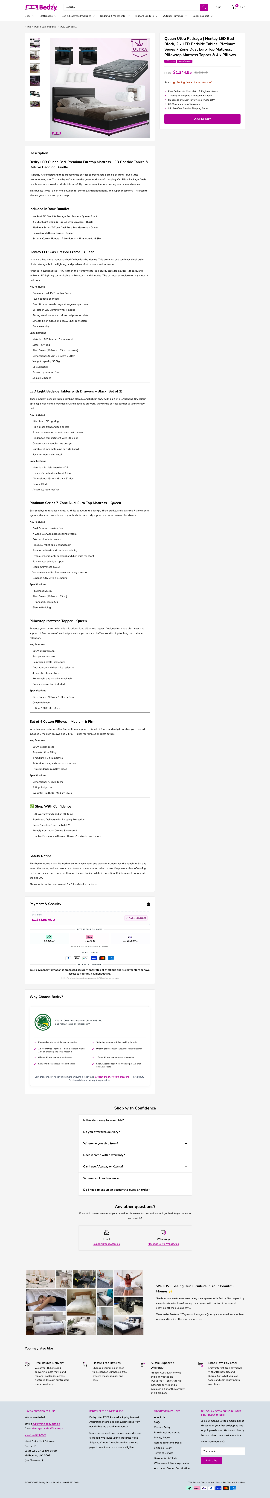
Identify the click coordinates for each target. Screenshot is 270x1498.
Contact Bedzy (162, 1427)
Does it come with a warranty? (104, 1155)
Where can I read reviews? (101, 1178)
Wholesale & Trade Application (172, 1463)
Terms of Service (163, 1453)
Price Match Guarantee (167, 1432)
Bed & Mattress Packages (76, 16)
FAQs (157, 1422)
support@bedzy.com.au (106, 1244)
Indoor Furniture (144, 16)
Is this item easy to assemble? (103, 1120)
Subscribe (211, 1460)
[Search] (204, 7)
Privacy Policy (162, 1437)
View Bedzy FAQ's (35, 1435)
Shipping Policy (162, 1448)
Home (28, 26)
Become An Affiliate (165, 1458)
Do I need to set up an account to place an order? (116, 1190)
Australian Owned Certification (172, 1468)
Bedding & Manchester (113, 16)
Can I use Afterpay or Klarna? (103, 1166)
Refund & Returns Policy (168, 1442)
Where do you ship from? (100, 1143)
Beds (28, 16)
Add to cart (202, 119)
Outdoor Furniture (173, 16)
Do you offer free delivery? (101, 1132)
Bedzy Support (200, 16)
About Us (159, 1417)
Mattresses (46, 16)
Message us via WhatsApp (163, 1244)
